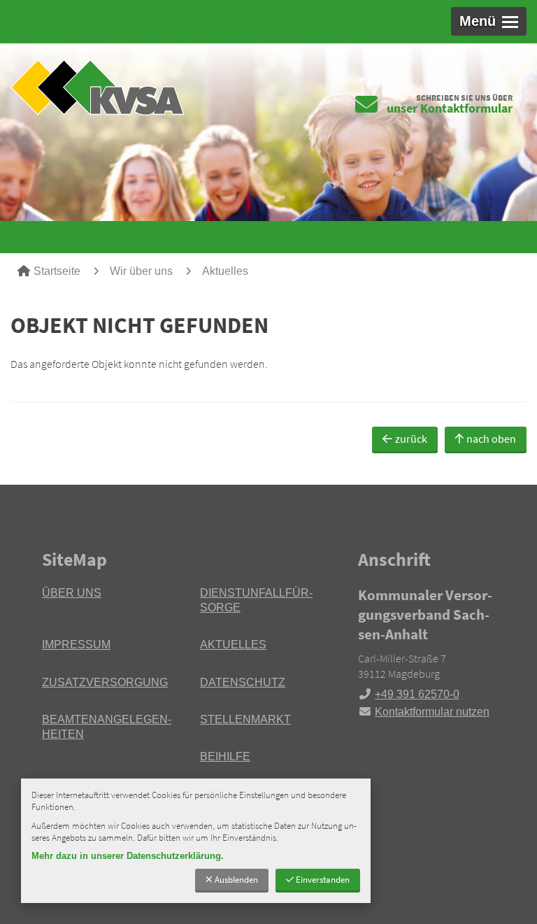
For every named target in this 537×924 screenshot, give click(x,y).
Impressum (76, 645)
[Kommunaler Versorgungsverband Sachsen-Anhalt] (426, 652)
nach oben (491, 439)
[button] (489, 21)
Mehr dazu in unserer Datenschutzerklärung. (127, 856)
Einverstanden (323, 879)
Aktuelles (225, 271)
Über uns (71, 593)
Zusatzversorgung (105, 682)
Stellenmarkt (245, 719)
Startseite (57, 271)
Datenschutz (242, 682)
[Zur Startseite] (134, 87)
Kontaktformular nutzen (432, 712)
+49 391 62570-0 (408, 694)
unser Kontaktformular (450, 108)
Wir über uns (141, 271)
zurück (411, 439)
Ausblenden (236, 879)
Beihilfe (225, 756)
